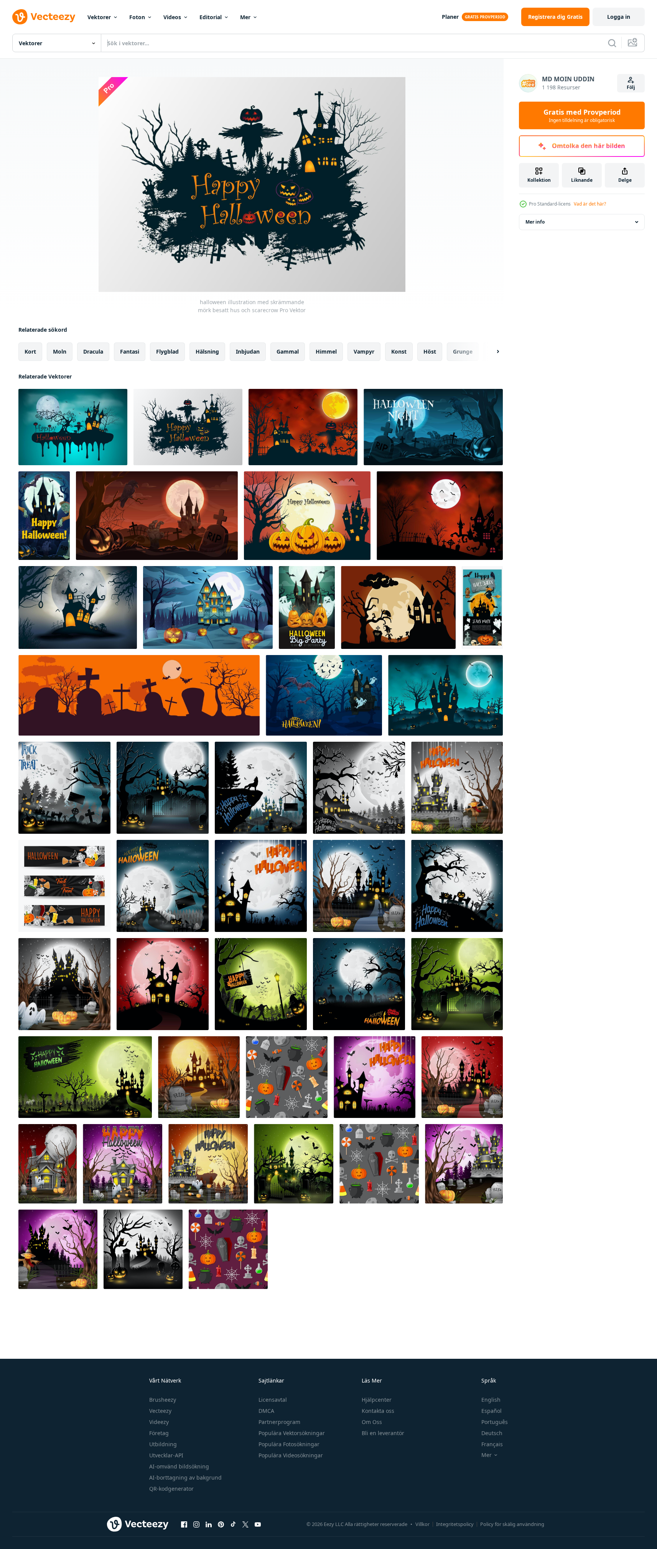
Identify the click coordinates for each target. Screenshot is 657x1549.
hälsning (207, 351)
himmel (326, 351)
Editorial (210, 17)
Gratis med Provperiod (582, 115)
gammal (288, 351)
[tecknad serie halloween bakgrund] (64, 788)
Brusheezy (162, 1399)
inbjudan (248, 351)
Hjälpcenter (377, 1399)
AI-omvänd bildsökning (179, 1466)
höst (429, 351)
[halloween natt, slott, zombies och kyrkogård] (44, 515)
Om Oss (372, 1422)
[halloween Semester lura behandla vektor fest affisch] (482, 607)
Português (494, 1422)
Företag (159, 1433)
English (491, 1399)
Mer (245, 17)
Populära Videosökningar (291, 1455)
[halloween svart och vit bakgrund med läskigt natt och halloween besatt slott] (77, 607)
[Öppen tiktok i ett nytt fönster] (233, 1524)
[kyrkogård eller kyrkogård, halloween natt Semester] (433, 427)
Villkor (422, 1524)
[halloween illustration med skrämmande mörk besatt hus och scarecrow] (187, 427)
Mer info (535, 222)
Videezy (159, 1422)
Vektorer (99, 17)
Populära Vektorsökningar (292, 1433)
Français (492, 1444)
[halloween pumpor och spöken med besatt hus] (307, 607)
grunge (463, 351)
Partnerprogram (279, 1422)
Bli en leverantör (383, 1433)
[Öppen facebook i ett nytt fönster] (184, 1524)
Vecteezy (160, 1410)
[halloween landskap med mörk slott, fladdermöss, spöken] (324, 695)
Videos (172, 17)
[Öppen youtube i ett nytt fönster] (258, 1524)
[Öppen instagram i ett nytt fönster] (196, 1524)
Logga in (618, 16)
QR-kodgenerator (171, 1488)
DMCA (266, 1410)
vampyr (364, 351)
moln (59, 351)
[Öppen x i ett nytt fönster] (245, 1524)
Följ (631, 87)
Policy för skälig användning (512, 1524)
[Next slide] (491, 351)
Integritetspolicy (455, 1524)
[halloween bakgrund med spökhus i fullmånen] (398, 607)
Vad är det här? (590, 204)
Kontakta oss (378, 1410)
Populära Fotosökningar (289, 1444)
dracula (93, 351)
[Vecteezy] (43, 17)
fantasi (129, 351)
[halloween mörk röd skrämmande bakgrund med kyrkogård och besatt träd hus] (440, 515)
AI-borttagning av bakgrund (185, 1477)
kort (30, 351)
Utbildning (163, 1444)
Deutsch (491, 1433)
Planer (450, 16)
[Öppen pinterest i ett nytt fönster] (221, 1524)
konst (399, 351)
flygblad (167, 351)
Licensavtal (273, 1399)
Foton (137, 17)
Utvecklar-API (166, 1455)
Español (491, 1410)
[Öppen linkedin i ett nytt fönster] (209, 1524)
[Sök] (612, 43)
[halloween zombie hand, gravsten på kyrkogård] (157, 515)
